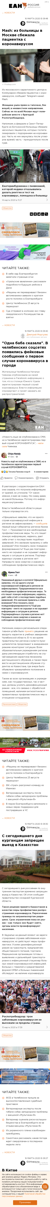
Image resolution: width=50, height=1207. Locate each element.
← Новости (8, 13)
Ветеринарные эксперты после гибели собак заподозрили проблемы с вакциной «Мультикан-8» (27, 796)
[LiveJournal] (46, 214)
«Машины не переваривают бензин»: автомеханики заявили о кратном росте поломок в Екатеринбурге (26, 296)
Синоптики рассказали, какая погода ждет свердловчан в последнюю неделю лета (26, 1141)
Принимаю (25, 1203)
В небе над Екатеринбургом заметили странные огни (21, 275)
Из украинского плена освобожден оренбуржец (25, 1132)
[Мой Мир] (42, 214)
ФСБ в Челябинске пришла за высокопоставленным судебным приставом (24, 1101)
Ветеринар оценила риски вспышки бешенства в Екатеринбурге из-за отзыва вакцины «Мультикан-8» (26, 1123)
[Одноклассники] (35, 214)
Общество (7, 208)
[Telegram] (39, 214)
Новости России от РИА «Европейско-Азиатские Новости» (18, 6)
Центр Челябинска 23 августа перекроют (22, 305)
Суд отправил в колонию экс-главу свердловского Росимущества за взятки (25, 314)
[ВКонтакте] (31, 214)
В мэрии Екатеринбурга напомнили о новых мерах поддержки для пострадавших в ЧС (26, 807)
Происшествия (9, 704)
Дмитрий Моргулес (37, 335)
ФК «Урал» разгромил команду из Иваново (25, 787)
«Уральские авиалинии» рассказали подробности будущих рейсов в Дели (26, 285)
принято (29, 631)
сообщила (41, 524)
